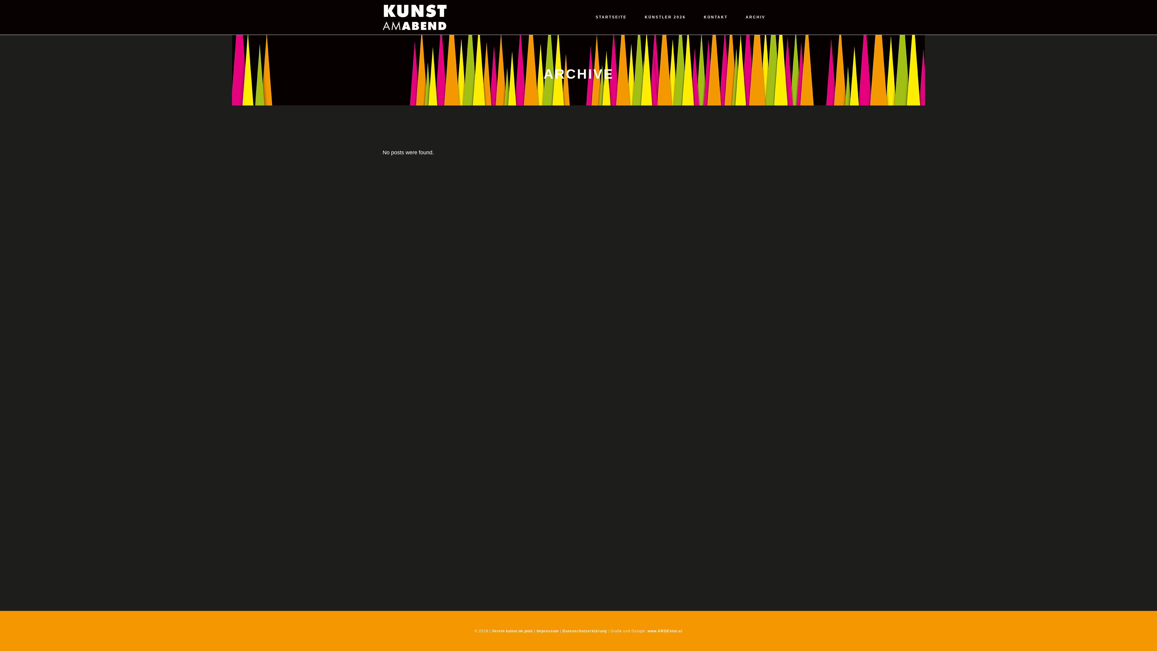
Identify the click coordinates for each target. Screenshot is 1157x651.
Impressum (548, 631)
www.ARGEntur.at (664, 631)
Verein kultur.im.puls (512, 631)
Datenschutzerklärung (585, 631)
